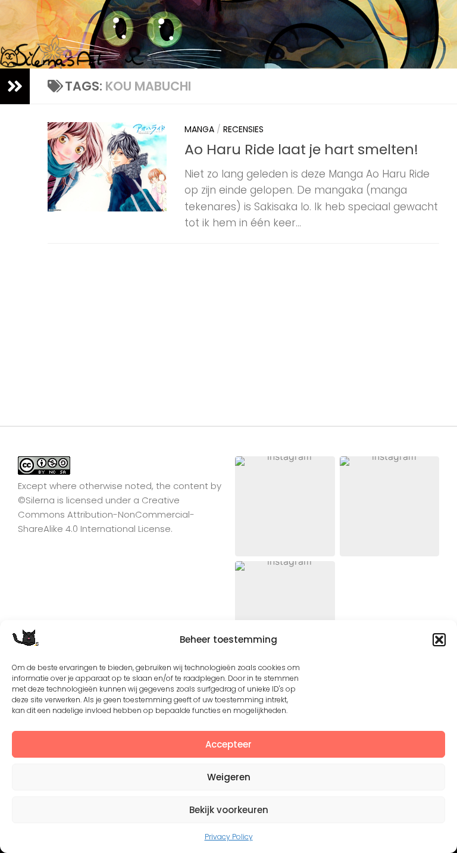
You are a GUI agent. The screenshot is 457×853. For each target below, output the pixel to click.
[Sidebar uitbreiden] (15, 86)
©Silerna (36, 500)
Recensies (243, 129)
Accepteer (228, 744)
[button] (439, 640)
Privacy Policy (229, 837)
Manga (199, 129)
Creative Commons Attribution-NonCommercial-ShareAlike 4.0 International (106, 514)
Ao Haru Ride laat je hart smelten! (301, 149)
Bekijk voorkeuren (228, 810)
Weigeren (229, 777)
